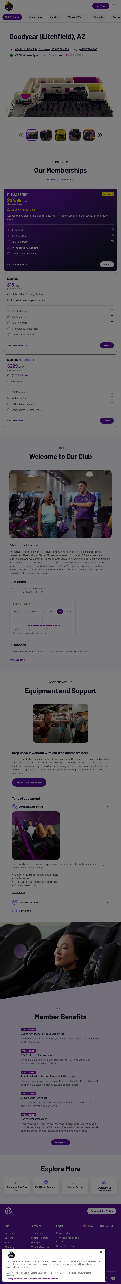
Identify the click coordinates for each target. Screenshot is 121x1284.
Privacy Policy (13, 1278)
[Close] (101, 1252)
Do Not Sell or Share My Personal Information (39, 1278)
